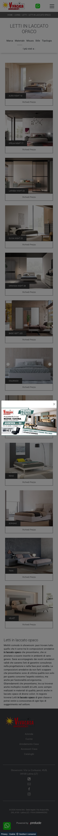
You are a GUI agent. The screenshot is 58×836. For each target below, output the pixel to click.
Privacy (4, 834)
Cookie (12, 834)
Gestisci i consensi (27, 834)
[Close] (54, 404)
